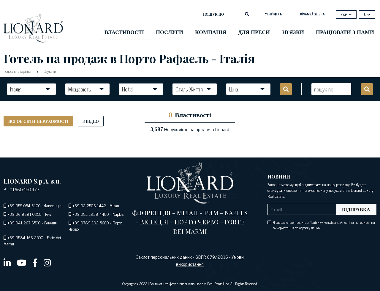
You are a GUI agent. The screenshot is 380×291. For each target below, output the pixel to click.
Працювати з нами (345, 31)
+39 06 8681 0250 (24, 213)
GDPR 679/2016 (212, 257)
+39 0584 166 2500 (25, 237)
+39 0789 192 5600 (90, 222)
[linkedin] (7, 262)
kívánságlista (312, 14)
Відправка (356, 209)
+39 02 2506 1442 (89, 205)
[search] (247, 13)
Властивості (124, 31)
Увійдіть (273, 14)
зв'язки (293, 31)
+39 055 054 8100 (24, 205)
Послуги (169, 31)
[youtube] (21, 262)
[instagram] (47, 262)
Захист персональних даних (164, 257)
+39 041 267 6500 (24, 222)
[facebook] (35, 262)
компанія (210, 31)
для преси (254, 31)
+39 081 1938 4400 (90, 213)
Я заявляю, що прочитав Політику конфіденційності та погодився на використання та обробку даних (324, 225)
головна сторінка (18, 70)
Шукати (49, 70)
